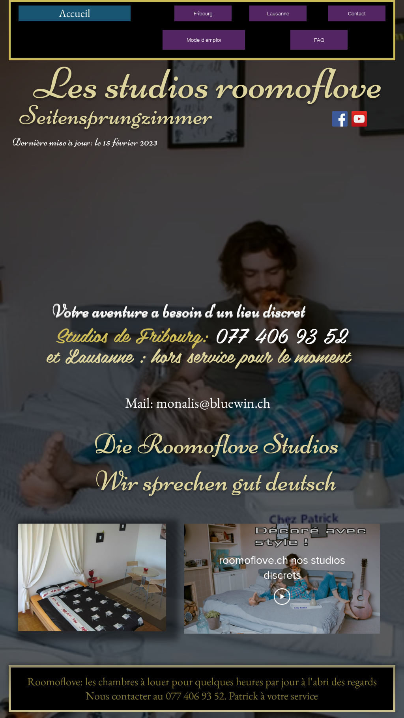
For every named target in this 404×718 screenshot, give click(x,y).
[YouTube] (359, 119)
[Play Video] (282, 596)
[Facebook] (340, 119)
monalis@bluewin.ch (213, 403)
